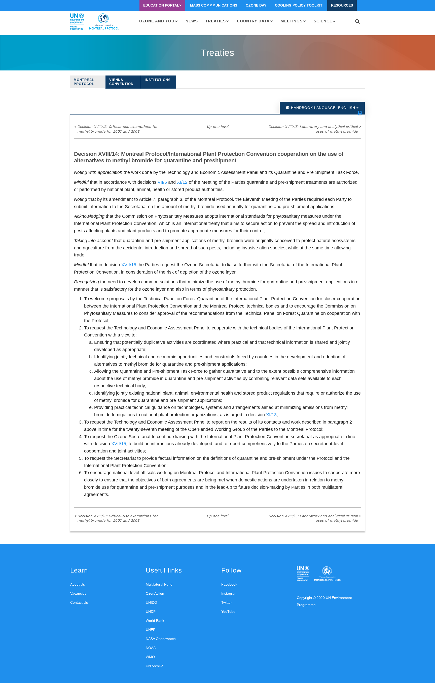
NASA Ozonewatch (161, 639)
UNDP (151, 612)
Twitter (226, 602)
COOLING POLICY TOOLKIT (298, 5)
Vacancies (78, 593)
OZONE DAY (256, 5)
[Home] (94, 21)
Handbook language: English (323, 108)
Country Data (253, 21)
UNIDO (151, 602)
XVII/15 (128, 264)
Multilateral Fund (159, 584)
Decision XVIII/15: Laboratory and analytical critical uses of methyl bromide (314, 129)
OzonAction (155, 593)
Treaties (215, 21)
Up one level (217, 127)
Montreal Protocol (84, 82)
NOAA (151, 648)
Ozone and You (156, 21)
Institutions (158, 80)
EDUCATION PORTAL (161, 5)
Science (323, 21)
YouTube (228, 612)
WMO (150, 657)
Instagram (229, 593)
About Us (77, 584)
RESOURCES (342, 5)
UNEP (150, 630)
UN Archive (154, 666)
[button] (360, 113)
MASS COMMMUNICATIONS (213, 5)
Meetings (292, 21)
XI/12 (182, 182)
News (192, 21)
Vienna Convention (121, 82)
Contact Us (79, 602)
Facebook (229, 584)
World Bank (155, 621)
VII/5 (162, 182)
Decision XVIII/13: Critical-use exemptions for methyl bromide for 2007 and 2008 (116, 129)
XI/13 (271, 414)
